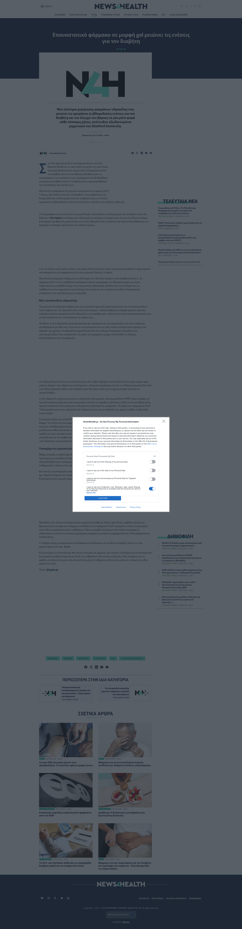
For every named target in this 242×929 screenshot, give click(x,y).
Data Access (121, 507)
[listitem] (121, 456)
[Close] (164, 422)
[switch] (152, 461)
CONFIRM (103, 498)
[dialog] (121, 464)
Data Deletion (106, 507)
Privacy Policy (135, 507)
